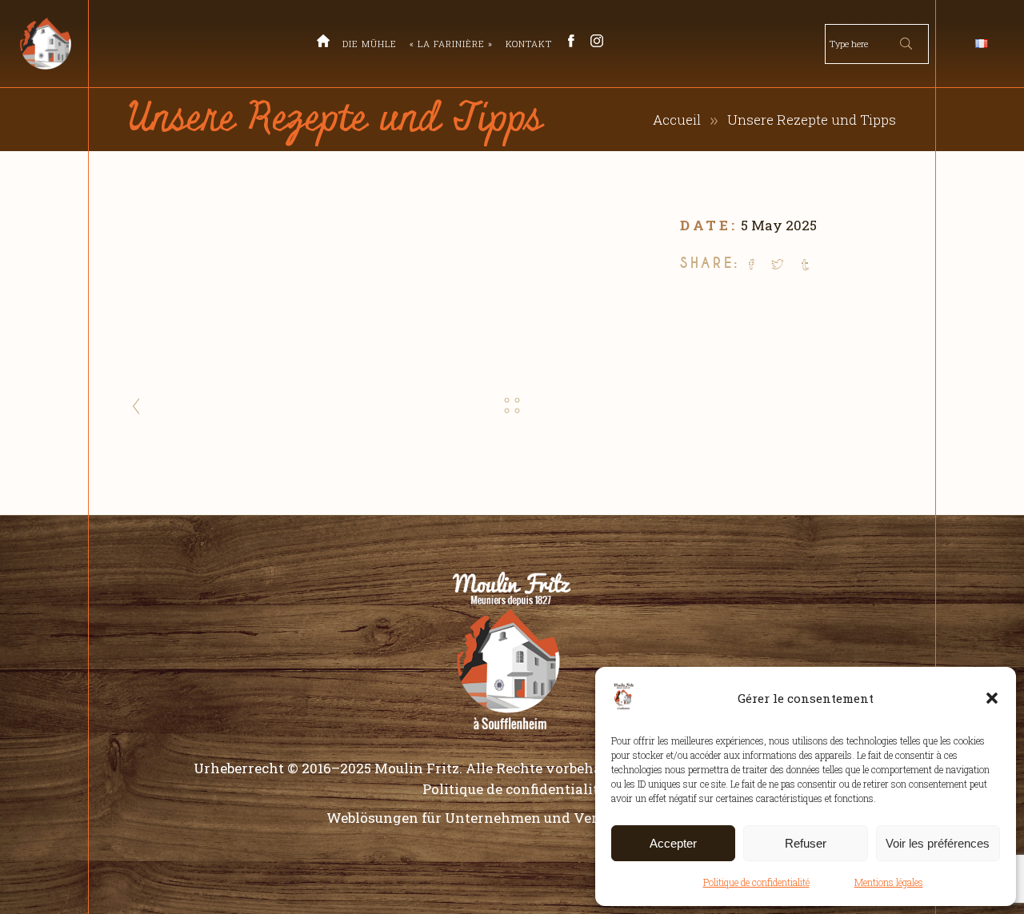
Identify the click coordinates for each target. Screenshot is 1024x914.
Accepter (673, 843)
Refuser (805, 843)
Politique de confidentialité (756, 882)
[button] (992, 698)
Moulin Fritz (416, 768)
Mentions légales (888, 882)
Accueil (677, 119)
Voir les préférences (938, 843)
